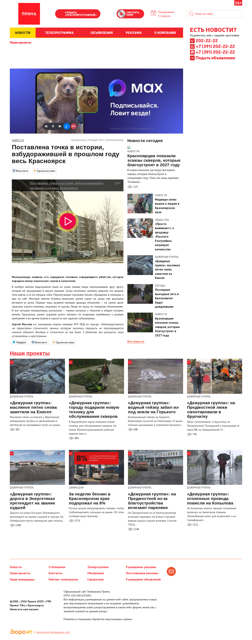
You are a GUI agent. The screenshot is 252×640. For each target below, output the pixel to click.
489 (76, 438)
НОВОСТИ (22, 32)
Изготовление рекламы (142, 573)
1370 (77, 520)
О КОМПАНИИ (165, 32)
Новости (133, 151)
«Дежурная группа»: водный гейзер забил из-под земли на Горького (153, 407)
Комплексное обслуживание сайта (53, 632)
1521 (195, 524)
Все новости (135, 341)
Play (60, 14)
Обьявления (95, 573)
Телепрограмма (98, 567)
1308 (18, 525)
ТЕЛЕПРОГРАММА (59, 32)
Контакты (55, 573)
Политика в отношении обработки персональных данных (98, 619)
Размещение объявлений (143, 579)
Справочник (95, 579)
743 (194, 434)
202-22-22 (207, 40)
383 (17, 429)
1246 (136, 529)
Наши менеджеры (22, 579)
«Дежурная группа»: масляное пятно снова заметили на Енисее (33, 407)
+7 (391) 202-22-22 (215, 46)
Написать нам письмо (24, 609)
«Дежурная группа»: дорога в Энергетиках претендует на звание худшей (32, 501)
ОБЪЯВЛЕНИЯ (102, 32)
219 (135, 187)
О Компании (57, 567)
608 (135, 429)
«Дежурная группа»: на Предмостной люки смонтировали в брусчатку (211, 409)
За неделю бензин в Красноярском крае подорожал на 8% (89, 498)
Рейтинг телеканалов (63, 579)
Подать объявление (215, 57)
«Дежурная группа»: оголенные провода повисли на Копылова (210, 498)
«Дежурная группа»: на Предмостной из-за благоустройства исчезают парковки (152, 501)
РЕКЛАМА (134, 32)
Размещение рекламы (141, 567)
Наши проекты (20, 42)
